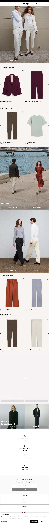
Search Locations (24, 469)
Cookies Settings (4, 521)
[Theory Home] (24, 3)
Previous (0, 84)
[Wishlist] (36, 3)
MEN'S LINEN (36, 401)
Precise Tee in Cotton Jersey (30, 142)
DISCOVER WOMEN (13, 426)
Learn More (24, 440)
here (30, 482)
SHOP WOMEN (13, 60)
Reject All (43, 521)
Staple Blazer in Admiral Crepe (6, 101)
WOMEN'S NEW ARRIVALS (13, 207)
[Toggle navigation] (1, 3)
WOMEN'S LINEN (12, 401)
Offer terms (19, 482)
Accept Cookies (34, 521)
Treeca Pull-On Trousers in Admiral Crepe (33, 101)
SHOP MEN (36, 60)
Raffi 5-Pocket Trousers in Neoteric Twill (32, 349)
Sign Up (24, 489)
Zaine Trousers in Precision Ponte (6, 142)
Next (48, 84)
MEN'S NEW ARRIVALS (36, 207)
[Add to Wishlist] (23, 71)
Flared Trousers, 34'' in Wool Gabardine (32, 309)
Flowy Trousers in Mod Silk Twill (6, 309)
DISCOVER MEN (36, 426)
